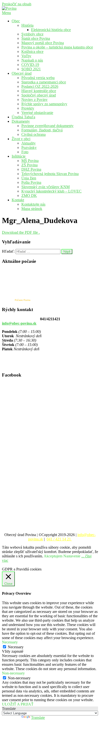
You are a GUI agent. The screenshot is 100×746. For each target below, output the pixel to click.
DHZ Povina (31, 169)
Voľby (26, 56)
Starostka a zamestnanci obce (43, 82)
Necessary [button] (10, 642)
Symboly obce (32, 34)
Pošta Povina (31, 182)
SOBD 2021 (31, 69)
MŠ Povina (30, 161)
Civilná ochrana (33, 134)
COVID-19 (30, 65)
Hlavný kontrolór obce (38, 91)
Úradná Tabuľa (23, 117)
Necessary (16, 647)
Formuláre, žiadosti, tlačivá (42, 130)
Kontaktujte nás (33, 204)
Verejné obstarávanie (37, 113)
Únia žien (28, 178)
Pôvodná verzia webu (38, 78)
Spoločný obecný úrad (38, 95)
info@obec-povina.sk (19, 323)
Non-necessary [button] (13, 673)
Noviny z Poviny (34, 99)
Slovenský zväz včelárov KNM (45, 187)
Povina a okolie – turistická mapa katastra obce (57, 47)
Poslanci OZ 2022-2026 (39, 86)
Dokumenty (21, 121)
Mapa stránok (31, 209)
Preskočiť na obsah (16, 4)
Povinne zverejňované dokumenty (47, 126)
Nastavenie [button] (71, 556)
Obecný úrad (22, 73)
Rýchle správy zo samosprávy (44, 104)
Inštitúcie (18, 156)
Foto (24, 152)
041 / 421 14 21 (59, 539)
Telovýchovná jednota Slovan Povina (50, 174)
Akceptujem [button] (53, 556)
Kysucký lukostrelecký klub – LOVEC (51, 191)
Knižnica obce (32, 51)
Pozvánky (29, 147)
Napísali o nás (32, 60)
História (27, 25)
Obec (16, 21)
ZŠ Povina (29, 165)
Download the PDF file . (21, 232)
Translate (38, 717)
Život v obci (21, 139)
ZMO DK (29, 195)
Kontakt (18, 200)
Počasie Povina (22, 300)
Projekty (27, 108)
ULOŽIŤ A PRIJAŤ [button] (17, 704)
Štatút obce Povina (35, 38)
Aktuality (28, 143)
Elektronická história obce (51, 30)
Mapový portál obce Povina (42, 43)
